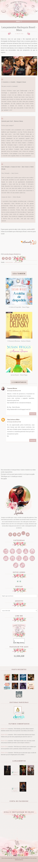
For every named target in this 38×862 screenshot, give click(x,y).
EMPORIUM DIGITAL (19, 859)
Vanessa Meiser (12, 388)
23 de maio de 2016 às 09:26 (14, 421)
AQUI (33, 229)
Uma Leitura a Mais (13, 419)
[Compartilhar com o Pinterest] (9, 258)
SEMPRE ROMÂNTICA (25, 858)
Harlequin (9, 262)
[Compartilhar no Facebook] (3, 258)
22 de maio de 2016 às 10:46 (14, 390)
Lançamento (18, 262)
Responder (32, 413)
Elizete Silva (4, 728)
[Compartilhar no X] (6, 258)
